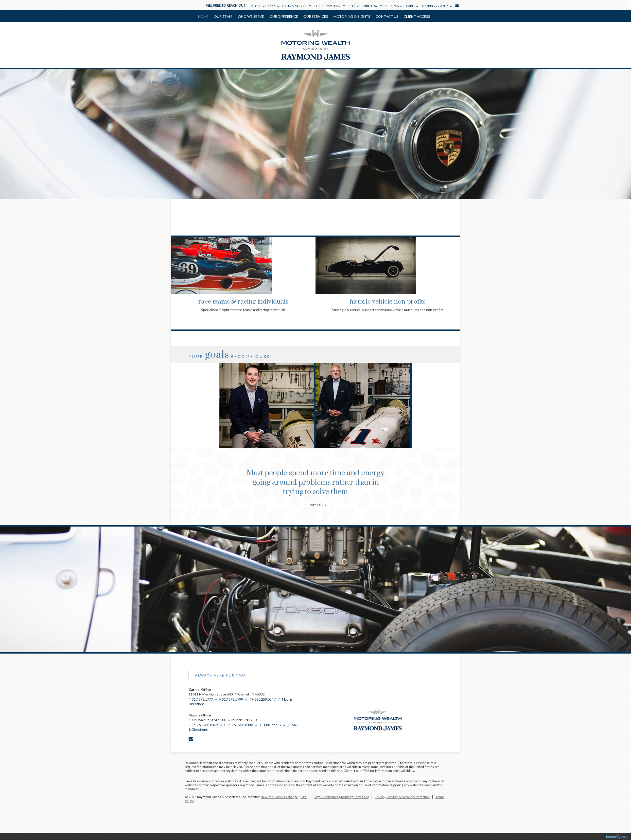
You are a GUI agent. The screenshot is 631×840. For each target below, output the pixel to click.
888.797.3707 (437, 6)
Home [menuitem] (203, 16)
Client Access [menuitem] (417, 16)
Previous (176, 264)
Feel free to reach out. (226, 5)
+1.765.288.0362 (364, 6)
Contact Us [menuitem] (387, 16)
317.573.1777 (264, 6)
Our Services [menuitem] (315, 16)
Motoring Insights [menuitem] (351, 16)
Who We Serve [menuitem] (251, 16)
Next (455, 264)
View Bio (267, 427)
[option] (267, 405)
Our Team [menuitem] (223, 16)
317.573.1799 (296, 6)
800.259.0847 (330, 6)
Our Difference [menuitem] (283, 16)
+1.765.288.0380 (401, 6)
